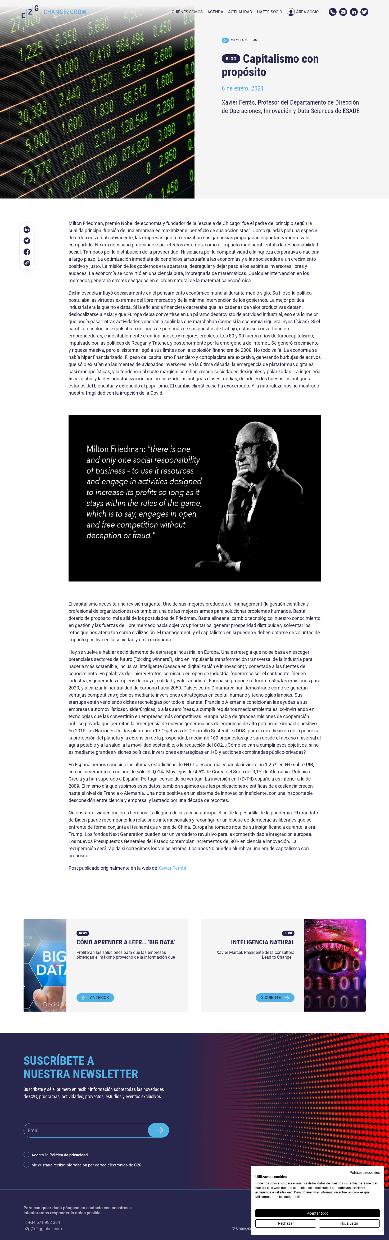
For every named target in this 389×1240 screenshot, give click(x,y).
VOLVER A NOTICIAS (244, 40)
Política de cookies (365, 1172)
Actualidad (240, 12)
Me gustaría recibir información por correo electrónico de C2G (86, 1165)
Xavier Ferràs (172, 868)
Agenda (215, 12)
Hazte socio (269, 12)
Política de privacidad (68, 1155)
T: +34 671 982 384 (42, 1222)
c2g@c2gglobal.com (43, 1228)
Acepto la (59, 1155)
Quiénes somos (187, 12)
